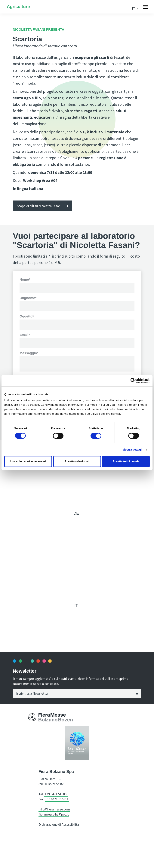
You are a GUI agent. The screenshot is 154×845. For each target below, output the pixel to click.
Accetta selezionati (77, 461)
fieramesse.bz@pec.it (54, 814)
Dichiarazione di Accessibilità (59, 824)
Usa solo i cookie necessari (28, 461)
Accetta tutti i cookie (125, 461)
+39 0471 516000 (56, 794)
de (76, 513)
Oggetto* (27, 316)
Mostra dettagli (132, 449)
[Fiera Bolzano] (32, 717)
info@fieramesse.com (54, 809)
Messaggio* (29, 353)
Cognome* (28, 298)
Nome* (25, 279)
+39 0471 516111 (57, 799)
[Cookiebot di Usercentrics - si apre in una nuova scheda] (133, 381)
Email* (25, 334)
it (76, 605)
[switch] (58, 436)
